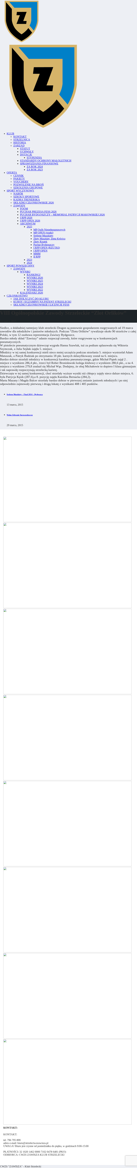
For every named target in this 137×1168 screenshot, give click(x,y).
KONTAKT (20, 136)
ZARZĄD (19, 145)
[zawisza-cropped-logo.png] (21, 41)
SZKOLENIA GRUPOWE (28, 187)
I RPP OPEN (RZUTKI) (46, 247)
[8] (67, 1123)
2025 (29, 226)
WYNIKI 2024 (35, 283)
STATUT (25, 148)
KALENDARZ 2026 (31, 292)
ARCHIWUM (27, 223)
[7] (67, 1037)
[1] (67, 865)
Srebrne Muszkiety (43, 235)
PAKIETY (19, 178)
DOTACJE (26, 154)
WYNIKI (25, 271)
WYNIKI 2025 (35, 280)
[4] (67, 779)
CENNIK (18, 175)
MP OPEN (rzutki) (43, 232)
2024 (29, 262)
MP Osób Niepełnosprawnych (49, 229)
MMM (36, 253)
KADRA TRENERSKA (26, 199)
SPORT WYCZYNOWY (20, 190)
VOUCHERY (21, 181)
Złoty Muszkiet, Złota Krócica (49, 238)
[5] (67, 607)
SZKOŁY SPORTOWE (26, 196)
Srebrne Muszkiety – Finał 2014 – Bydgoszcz (25, 394)
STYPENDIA (34, 157)
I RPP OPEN (40, 250)
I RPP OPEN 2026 (30, 220)
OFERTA (12, 172)
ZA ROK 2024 (35, 166)
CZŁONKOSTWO (17, 295)
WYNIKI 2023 (35, 286)
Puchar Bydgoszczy (43, 244)
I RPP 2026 (26, 217)
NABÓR (18, 193)
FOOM (24, 208)
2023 (29, 259)
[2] (67, 521)
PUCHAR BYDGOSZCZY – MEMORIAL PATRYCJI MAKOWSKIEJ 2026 (62, 214)
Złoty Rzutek (40, 241)
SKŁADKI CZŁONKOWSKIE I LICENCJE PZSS (41, 304)
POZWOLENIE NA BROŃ (28, 184)
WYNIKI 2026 (35, 277)
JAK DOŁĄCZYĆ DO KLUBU (31, 298)
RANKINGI (33, 274)
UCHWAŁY (27, 151)
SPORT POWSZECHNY (20, 265)
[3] (67, 951)
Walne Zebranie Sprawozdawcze (20, 415)
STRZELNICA (21, 139)
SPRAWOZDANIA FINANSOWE (39, 163)
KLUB (10, 133)
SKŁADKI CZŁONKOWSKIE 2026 (33, 202)
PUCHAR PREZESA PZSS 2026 (38, 211)
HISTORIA (19, 142)
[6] (67, 693)
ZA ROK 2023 (35, 169)
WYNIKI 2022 (35, 289)
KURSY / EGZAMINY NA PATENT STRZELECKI (42, 301)
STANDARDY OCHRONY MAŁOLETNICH (45, 160)
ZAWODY (19, 205)
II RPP (37, 256)
